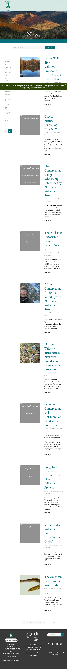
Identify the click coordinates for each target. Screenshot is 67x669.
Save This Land (7, 112)
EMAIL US (51, 652)
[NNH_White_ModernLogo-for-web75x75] (36, 634)
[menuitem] (61, 5)
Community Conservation (8, 68)
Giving (6, 75)
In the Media (6, 79)
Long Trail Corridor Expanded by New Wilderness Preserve (52, 477)
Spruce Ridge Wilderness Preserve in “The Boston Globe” (52, 533)
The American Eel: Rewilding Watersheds (53, 581)
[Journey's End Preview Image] (30, 475)
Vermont (7, 117)
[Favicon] (11, 635)
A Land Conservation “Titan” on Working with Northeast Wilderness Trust (52, 296)
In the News (47, 431)
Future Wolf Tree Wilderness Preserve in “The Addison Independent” (53, 68)
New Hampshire (8, 90)
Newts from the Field (7, 99)
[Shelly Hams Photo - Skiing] (30, 293)
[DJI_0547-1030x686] (30, 353)
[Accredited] (29, 635)
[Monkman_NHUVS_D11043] (30, 533)
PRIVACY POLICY (35, 649)
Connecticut (8, 72)
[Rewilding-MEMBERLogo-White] (36, 637)
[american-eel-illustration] (30, 585)
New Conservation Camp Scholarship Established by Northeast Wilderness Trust (53, 180)
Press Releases (47, 201)
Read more (47, 104)
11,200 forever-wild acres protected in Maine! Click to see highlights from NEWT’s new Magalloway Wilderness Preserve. (33, 86)
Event (55, 132)
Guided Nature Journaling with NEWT (52, 122)
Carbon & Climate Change (7, 62)
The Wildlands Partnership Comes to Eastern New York (53, 241)
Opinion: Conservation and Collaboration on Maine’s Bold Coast (52, 414)
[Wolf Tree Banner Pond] (30, 67)
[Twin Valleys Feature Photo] (30, 241)
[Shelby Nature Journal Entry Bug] (30, 125)
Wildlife (7, 120)
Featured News (57, 82)
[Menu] (61, 5)
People (45, 315)
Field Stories (47, 591)
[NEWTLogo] (8, 5)
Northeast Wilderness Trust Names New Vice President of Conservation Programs (52, 356)
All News (7, 58)
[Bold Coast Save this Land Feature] (30, 413)
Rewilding (53, 591)
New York (7, 94)
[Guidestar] (36, 640)
